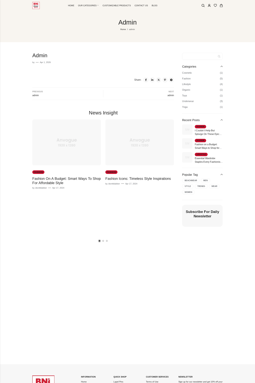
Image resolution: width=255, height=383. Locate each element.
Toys (184, 95)
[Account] (209, 5)
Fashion (38, 172)
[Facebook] (146, 80)
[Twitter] (158, 80)
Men (205, 180)
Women (188, 192)
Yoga (185, 107)
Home (123, 29)
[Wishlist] (215, 5)
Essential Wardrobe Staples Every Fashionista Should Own (208, 162)
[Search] (203, 5)
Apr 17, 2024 (58, 188)
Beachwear (191, 180)
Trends (201, 186)
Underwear (188, 101)
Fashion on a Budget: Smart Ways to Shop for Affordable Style (207, 148)
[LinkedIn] (152, 80)
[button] (99, 241)
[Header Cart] (221, 5)
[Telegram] (171, 80)
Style (188, 186)
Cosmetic (187, 73)
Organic (186, 90)
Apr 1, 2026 (45, 62)
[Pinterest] (165, 80)
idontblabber (41, 188)
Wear (214, 186)
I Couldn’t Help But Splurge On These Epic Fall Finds (207, 134)
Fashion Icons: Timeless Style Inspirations (138, 179)
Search (219, 56)
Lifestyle (186, 84)
